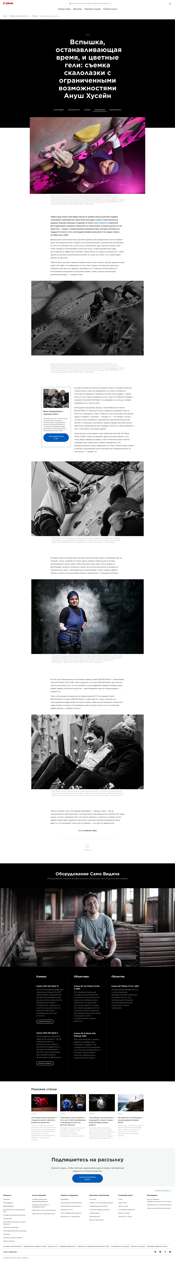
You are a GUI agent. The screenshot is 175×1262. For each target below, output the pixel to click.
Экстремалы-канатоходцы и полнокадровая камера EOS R (130, 1120)
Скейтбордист (115, 110)
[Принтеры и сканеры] (101, 9)
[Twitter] (165, 1252)
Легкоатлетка (74, 110)
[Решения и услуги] (118, 9)
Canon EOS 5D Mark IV (47, 986)
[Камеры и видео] (71, 9)
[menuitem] (58, 110)
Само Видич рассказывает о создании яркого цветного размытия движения (44, 1120)
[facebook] (155, 1252)
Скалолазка (99, 110)
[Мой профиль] (170, 3)
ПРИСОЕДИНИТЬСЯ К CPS (56, 437)
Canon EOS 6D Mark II (47, 1033)
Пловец (87, 110)
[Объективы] (83, 9)
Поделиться (88, 850)
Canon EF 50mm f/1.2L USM (125, 986)
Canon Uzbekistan (10, 1252)
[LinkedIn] (160, 1252)
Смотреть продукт (45, 1021)
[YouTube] (170, 1252)
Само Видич (59, 110)
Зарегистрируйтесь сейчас (87, 1178)
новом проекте (100, 223)
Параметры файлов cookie (157, 1246)
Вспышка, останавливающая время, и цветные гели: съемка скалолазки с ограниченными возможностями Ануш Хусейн (89, 69)
